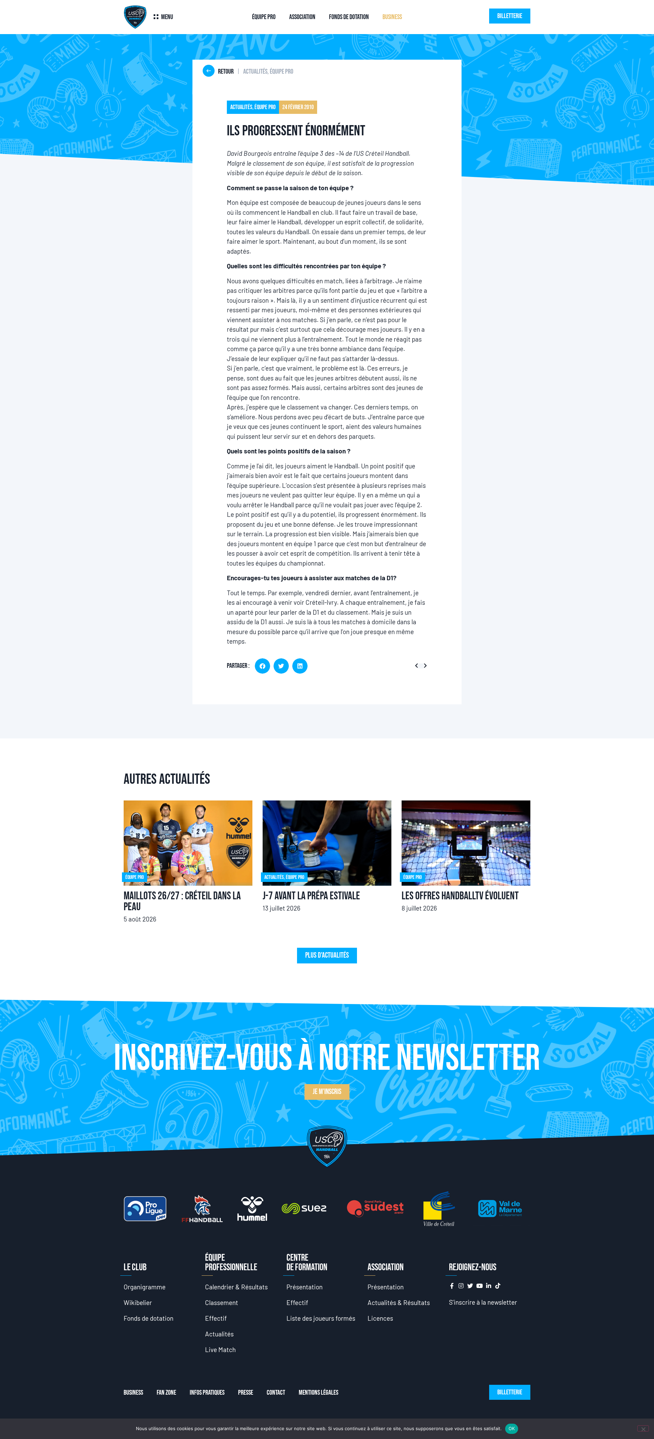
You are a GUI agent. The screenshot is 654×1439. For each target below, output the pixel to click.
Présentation (304, 1287)
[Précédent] (418, 666)
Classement (221, 1302)
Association (302, 17)
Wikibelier (138, 1302)
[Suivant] (424, 666)
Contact (276, 1393)
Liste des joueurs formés (320, 1318)
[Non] (643, 1428)
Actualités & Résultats (399, 1302)
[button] (262, 666)
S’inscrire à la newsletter (483, 1302)
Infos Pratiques (207, 1393)
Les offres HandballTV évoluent (460, 896)
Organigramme (145, 1287)
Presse (245, 1393)
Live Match (220, 1349)
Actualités (219, 1334)
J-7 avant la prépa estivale (311, 896)
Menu (167, 17)
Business (392, 17)
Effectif (216, 1318)
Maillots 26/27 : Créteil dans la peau (182, 901)
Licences (380, 1318)
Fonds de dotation (349, 17)
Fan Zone (166, 1393)
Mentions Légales (318, 1393)
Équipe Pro (264, 17)
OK (512, 1428)
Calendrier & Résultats (236, 1287)
